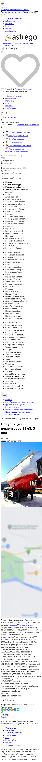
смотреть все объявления (16, 151)
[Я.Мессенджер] (18, 709)
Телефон (4, 717)
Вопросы (25, 9)
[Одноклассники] (11, 709)
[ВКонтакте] (8, 709)
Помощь (9, 28)
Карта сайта (10, 740)
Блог (7, 26)
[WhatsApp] (2, 709)
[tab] (11, 700)
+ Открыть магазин (13, 19)
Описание (16, 9)
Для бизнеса (10, 31)
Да (2, 7)
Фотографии (6, 9)
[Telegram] (5, 709)
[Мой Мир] (14, 709)
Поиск (4, 395)
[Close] (2, 4)
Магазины (9, 23)
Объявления (10, 21)
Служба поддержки (13, 745)
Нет (5, 7)
